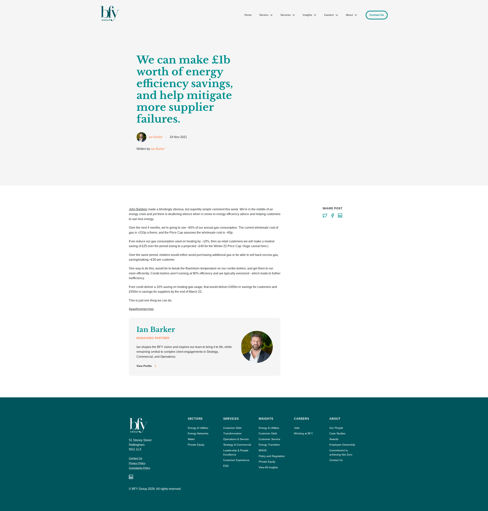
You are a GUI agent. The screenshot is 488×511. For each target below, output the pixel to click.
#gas (132, 309)
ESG (226, 465)
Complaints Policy (139, 467)
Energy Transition (269, 444)
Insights (307, 14)
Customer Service (269, 439)
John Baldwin (138, 209)
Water (191, 439)
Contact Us (135, 458)
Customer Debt (232, 427)
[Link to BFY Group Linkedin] (131, 477)
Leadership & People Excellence (235, 452)
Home (248, 14)
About (349, 14)
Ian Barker (158, 148)
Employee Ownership (342, 444)
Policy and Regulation (272, 456)
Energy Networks (198, 433)
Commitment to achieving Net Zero (340, 452)
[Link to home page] (109, 13)
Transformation (232, 433)
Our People (336, 427)
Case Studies (337, 433)
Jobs (297, 427)
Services (285, 14)
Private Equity (196, 444)
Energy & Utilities (198, 427)
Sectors (263, 14)
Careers (329, 14)
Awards (333, 439)
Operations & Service (236, 439)
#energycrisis (145, 309)
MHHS (262, 450)
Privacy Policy (137, 463)
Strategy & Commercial (237, 444)
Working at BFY (303, 433)
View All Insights (268, 467)
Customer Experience (236, 460)
